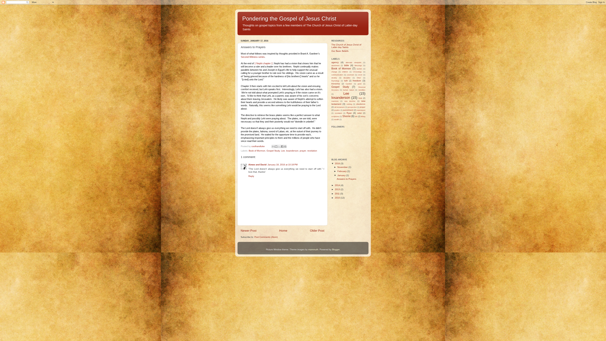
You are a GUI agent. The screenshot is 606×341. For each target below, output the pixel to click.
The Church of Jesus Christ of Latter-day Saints (346, 46)
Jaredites (361, 90)
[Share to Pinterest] (285, 146)
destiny (334, 78)
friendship (335, 84)
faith (346, 81)
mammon (335, 101)
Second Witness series (253, 57)
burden (359, 69)
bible (346, 65)
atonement (335, 65)
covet (360, 75)
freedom (357, 81)
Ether (359, 78)
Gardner (349, 84)
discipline (346, 78)
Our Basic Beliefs (339, 51)
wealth (336, 119)
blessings (358, 65)
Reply (251, 176)
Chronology (357, 72)
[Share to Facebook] (282, 146)
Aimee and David (257, 164)
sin (356, 116)
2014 (338, 185)
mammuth (313, 249)
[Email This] (273, 146)
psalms (337, 110)
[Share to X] (279, 146)
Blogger (336, 249)
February (342, 171)
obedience (360, 104)
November (342, 167)
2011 (337, 194)
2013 (338, 189)
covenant (350, 75)
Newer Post (248, 230)
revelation (312, 151)
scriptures (335, 116)
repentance (361, 110)
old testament (339, 107)
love (360, 98)
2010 (338, 198)
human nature (348, 90)
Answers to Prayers (346, 179)
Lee (283, 151)
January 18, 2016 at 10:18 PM (282, 164)
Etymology (335, 81)
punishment (348, 110)
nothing (349, 104)
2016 (338, 163)
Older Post (317, 230)
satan (359, 113)
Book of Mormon (257, 151)
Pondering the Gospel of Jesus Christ (289, 18)
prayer (303, 151)
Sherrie (346, 116)
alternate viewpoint (353, 62)
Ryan (349, 113)
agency (335, 62)
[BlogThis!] (276, 146)
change (334, 72)
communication (337, 75)
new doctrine (349, 101)
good (359, 84)
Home (283, 230)
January (341, 175)
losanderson (292, 151)
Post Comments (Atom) (266, 237)
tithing (363, 116)
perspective (352, 107)
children (345, 72)
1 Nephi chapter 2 (263, 63)
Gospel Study (273, 151)
